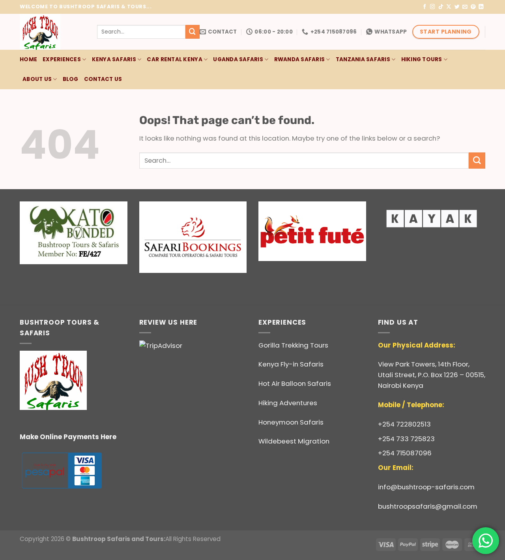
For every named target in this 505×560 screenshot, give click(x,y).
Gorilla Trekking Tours (293, 345)
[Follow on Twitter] (457, 7)
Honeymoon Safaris (291, 422)
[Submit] (192, 32)
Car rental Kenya (174, 59)
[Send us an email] (465, 7)
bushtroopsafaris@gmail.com (427, 506)
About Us (37, 79)
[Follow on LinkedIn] (481, 7)
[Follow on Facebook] (424, 7)
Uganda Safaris (238, 59)
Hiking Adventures (287, 403)
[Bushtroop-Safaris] (52, 32)
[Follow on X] (448, 7)
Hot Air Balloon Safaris (294, 383)
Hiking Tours (421, 59)
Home (28, 59)
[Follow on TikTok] (440, 7)
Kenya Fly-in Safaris (291, 364)
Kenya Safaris (114, 59)
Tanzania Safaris (363, 59)
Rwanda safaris (299, 59)
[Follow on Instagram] (432, 7)
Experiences (62, 59)
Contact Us (103, 79)
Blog (71, 79)
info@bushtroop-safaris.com (426, 487)
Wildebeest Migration (293, 441)
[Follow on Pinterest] (473, 7)
